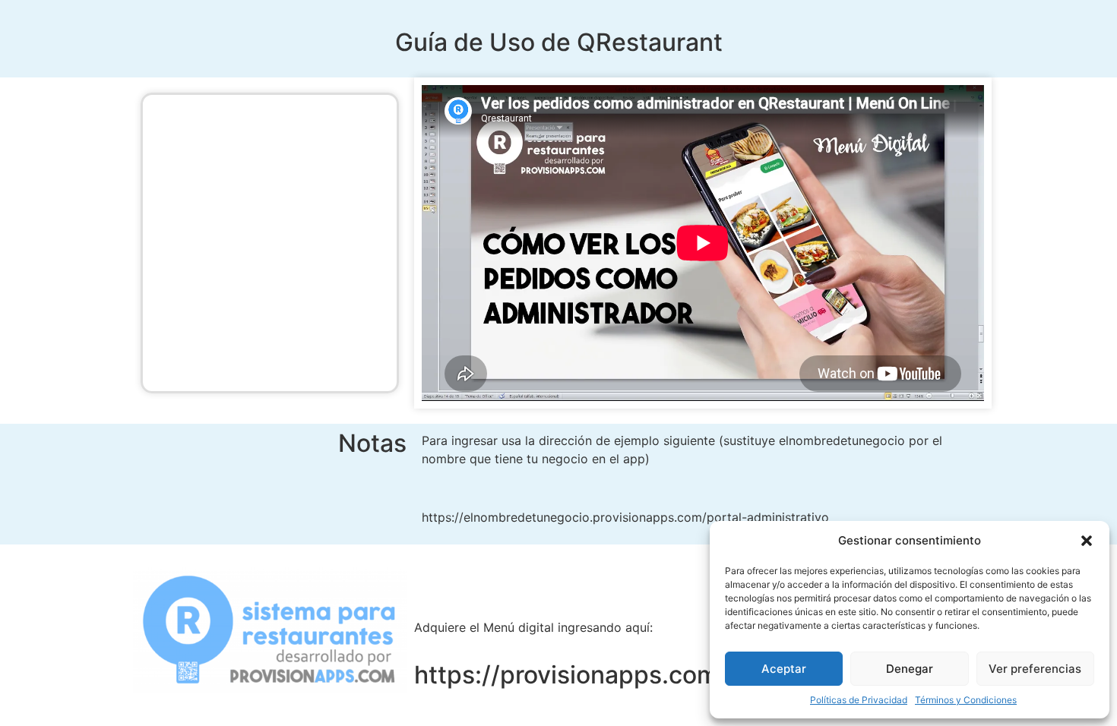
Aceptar (783, 668)
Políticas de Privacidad (858, 699)
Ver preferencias (1035, 668)
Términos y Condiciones (966, 699)
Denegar (909, 668)
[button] (1086, 540)
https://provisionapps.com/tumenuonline (649, 675)
